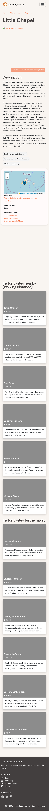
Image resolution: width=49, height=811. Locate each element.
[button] (24, 183)
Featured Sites (11, 783)
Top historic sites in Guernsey (15, 154)
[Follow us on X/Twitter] (7, 797)
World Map (9, 780)
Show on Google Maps (13, 221)
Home (5, 13)
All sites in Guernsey (11, 164)
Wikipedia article (11, 218)
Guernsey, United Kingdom (21, 13)
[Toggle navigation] (42, 4)
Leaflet (22, 193)
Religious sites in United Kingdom (16, 159)
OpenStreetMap (32, 193)
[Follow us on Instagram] (11, 797)
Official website (10, 215)
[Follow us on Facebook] (3, 797)
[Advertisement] (24, 252)
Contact (8, 786)
